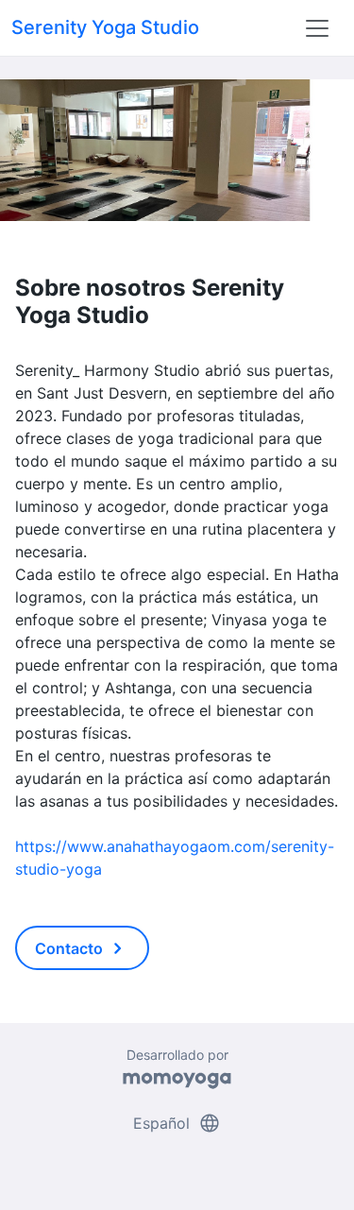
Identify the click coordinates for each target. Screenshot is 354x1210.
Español (177, 1123)
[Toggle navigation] (317, 28)
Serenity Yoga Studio (105, 27)
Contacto (82, 948)
